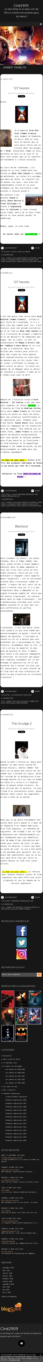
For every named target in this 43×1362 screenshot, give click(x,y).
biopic (25, 258)
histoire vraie (35, 261)
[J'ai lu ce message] (41, 1355)
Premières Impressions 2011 (15, 1117)
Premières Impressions (11, 1093)
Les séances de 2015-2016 (15, 1083)
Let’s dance (6, 1211)
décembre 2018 (8, 1279)
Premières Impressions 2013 (15, 1123)
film (14, 258)
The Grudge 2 (21, 723)
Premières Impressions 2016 (15, 1134)
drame (19, 258)
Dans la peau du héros (11, 1059)
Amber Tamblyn (24, 909)
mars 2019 (6, 1270)
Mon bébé (5, 1190)
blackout (25, 701)
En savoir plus (14, 1360)
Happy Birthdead (8, 1241)
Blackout (21, 526)
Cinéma (9, 907)
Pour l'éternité (9, 1090)
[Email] (21, 1343)
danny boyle (11, 261)
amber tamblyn (27, 260)
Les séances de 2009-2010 (15, 1073)
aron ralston (23, 261)
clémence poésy (14, 260)
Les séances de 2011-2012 (15, 1076)
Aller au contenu (10, 4)
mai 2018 (6, 1290)
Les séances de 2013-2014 (15, 1079)
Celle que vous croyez (10, 1170)
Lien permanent (10, 248)
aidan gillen (10, 703)
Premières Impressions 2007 (15, 1103)
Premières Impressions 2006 (15, 1100)
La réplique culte (10, 1063)
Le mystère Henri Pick (10, 1180)
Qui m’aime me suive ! (10, 1200)
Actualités (7, 1056)
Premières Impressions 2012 (15, 1120)
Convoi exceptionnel (9, 1221)
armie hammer (22, 703)
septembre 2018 (8, 1284)
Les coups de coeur (10, 1086)
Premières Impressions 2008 (15, 1107)
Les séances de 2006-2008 (15, 1069)
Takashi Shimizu (30, 907)
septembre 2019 (8, 1268)
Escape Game (7, 1251)
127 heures (21, 88)
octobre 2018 (7, 1281)
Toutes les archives (9, 1297)
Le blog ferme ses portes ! (12, 1158)
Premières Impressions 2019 (15, 1140)
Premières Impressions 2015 (15, 1130)
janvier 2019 (7, 1276)
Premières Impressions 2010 (15, 1113)
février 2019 (7, 1273)
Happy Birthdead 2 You (10, 1231)
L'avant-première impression (16, 1097)
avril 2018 (7, 1292)
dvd (18, 701)
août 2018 (6, 1287)
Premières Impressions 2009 (15, 1110)
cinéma (9, 258)
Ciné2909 (21, 5)
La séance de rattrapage (12, 1066)
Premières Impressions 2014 (15, 1127)
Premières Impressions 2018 (15, 1137)
